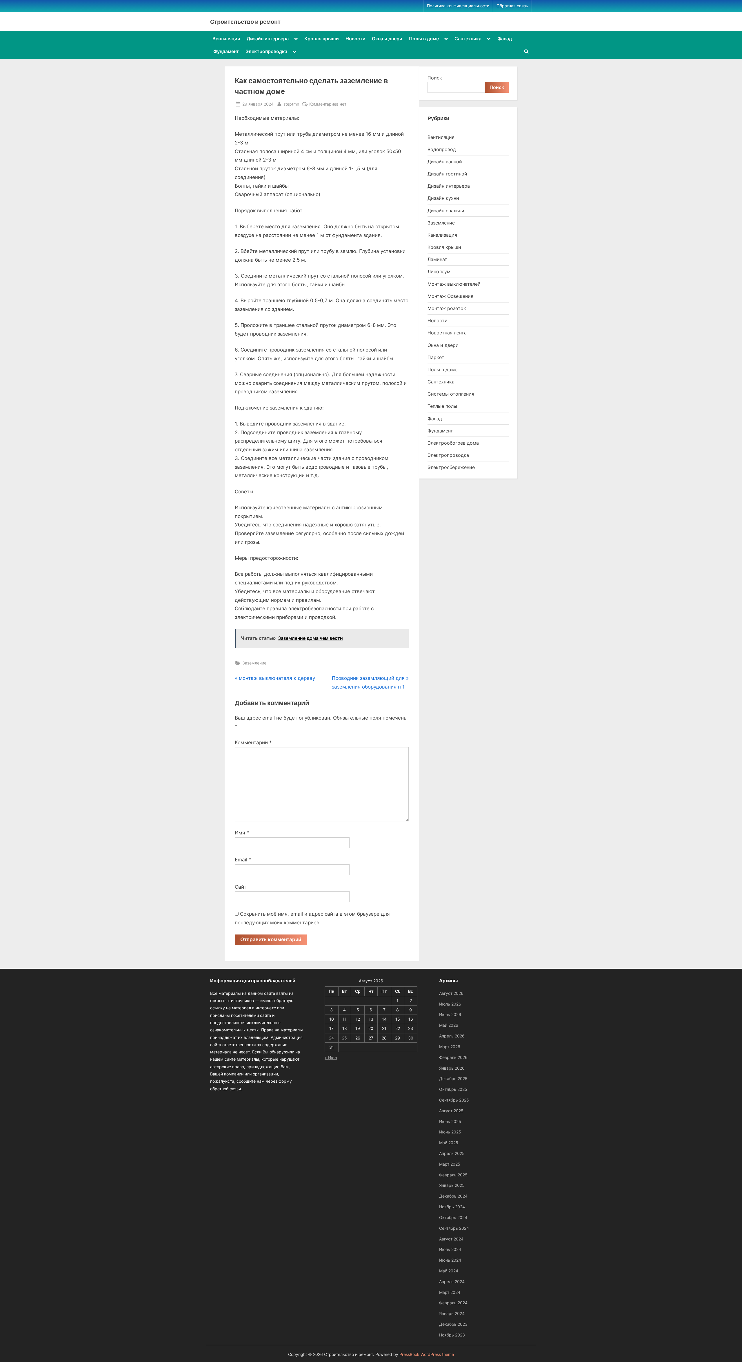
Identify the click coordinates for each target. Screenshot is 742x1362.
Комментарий (253, 742)
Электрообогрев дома (453, 443)
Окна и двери (387, 38)
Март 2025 (449, 1164)
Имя (242, 833)
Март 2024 (449, 1292)
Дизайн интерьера (268, 38)
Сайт (240, 887)
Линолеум (439, 271)
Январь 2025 (452, 1185)
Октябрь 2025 (453, 1089)
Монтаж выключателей (454, 284)
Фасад (504, 38)
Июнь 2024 (450, 1260)
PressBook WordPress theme (426, 1354)
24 (331, 1037)
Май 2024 (448, 1270)
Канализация (442, 235)
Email (243, 860)
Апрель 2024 (452, 1281)
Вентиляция (226, 38)
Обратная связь (512, 5)
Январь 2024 (452, 1313)
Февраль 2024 (453, 1302)
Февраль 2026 (453, 1057)
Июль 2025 (450, 1121)
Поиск (435, 78)
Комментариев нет (327, 104)
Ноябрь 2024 (452, 1206)
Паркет (436, 357)
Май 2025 (448, 1142)
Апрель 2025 (452, 1153)
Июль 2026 (450, 1003)
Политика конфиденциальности (458, 5)
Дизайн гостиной (447, 174)
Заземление (254, 662)
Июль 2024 (450, 1249)
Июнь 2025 (450, 1131)
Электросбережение (451, 467)
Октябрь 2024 (453, 1217)
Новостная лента (447, 333)
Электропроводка (266, 51)
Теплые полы (442, 406)
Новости (355, 38)
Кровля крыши (321, 38)
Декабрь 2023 (453, 1324)
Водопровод (442, 149)
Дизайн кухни (443, 198)
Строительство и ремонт (245, 21)
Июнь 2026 (450, 1014)
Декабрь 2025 (453, 1078)
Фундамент (226, 51)
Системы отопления (451, 394)
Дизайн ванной (445, 161)
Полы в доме (424, 38)
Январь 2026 (452, 1068)
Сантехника (467, 38)
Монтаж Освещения (450, 296)
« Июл (331, 1057)
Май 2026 (448, 1025)
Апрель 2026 (452, 1035)
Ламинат (437, 259)
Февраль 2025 (453, 1174)
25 (344, 1037)
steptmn (291, 103)
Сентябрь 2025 (454, 1099)
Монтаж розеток (447, 308)
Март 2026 (449, 1046)
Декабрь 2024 (453, 1195)
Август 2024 (451, 1238)
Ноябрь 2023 (452, 1334)
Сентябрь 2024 (454, 1228)
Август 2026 (451, 993)
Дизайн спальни (446, 210)
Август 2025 (451, 1110)
